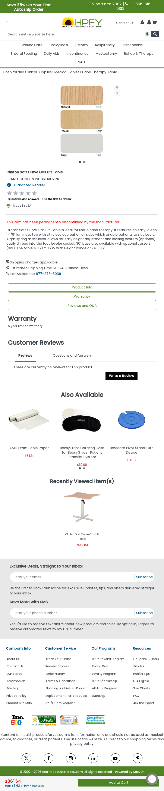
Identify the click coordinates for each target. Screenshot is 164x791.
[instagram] (71, 758)
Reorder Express (57, 666)
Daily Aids (52, 53)
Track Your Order (58, 659)
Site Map (12, 688)
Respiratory (105, 45)
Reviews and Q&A (82, 305)
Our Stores (14, 674)
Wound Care (32, 45)
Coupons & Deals (146, 659)
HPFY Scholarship (104, 681)
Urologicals (58, 45)
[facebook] (48, 758)
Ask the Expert (143, 703)
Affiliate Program (104, 688)
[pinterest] (137, 758)
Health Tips (141, 674)
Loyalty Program (104, 674)
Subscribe (144, 577)
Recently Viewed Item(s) (82, 481)
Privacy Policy (16, 696)
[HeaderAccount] (142, 22)
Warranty (82, 296)
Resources (142, 648)
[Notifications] (149, 22)
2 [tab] (84, 162)
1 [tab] (80, 162)
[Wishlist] (117, 87)
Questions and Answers (23, 199)
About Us (13, 659)
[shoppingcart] (154, 23)
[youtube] (115, 758)
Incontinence (77, 53)
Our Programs (104, 648)
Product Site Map (19, 703)
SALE (82, 62)
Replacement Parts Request (66, 696)
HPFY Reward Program (108, 659)
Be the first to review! (58, 199)
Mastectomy (106, 53)
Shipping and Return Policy (65, 688)
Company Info (18, 648)
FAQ (136, 696)
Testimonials (15, 681)
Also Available (82, 394)
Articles (138, 666)
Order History (55, 674)
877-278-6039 (48, 274)
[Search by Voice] (147, 34)
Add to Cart (119, 782)
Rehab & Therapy (138, 53)
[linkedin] (93, 758)
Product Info (82, 287)
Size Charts (141, 688)
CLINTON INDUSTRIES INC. (33, 178)
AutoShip (98, 696)
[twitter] (26, 758)
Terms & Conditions (60, 681)
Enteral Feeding (24, 53)
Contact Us (124, 23)
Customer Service (60, 648)
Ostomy (81, 45)
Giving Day (100, 666)
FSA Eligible (141, 681)
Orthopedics (132, 45)
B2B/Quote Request (60, 703)
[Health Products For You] (82, 22)
